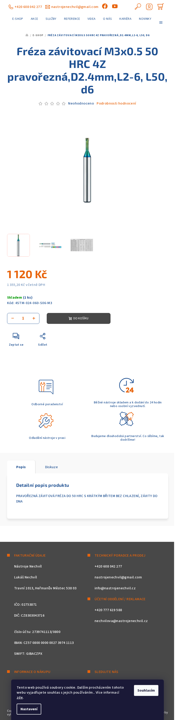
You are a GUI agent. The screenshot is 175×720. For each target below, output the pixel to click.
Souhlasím (146, 690)
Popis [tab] (21, 467)
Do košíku (80, 318)
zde (20, 697)
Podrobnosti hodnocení (116, 103)
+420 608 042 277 (28, 6)
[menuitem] (18, 19)
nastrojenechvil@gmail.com (74, 6)
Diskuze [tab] (51, 467)
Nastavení (29, 709)
